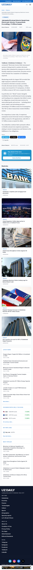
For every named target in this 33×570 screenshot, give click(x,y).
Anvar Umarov (5, 27)
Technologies (6, 505)
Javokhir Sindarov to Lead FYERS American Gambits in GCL (14, 388)
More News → (6, 401)
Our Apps (4, 531)
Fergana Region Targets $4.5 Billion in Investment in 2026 (16, 355)
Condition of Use (7, 526)
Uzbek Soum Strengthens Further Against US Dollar (15, 462)
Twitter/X (14, 137)
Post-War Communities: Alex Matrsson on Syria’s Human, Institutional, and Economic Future (16, 455)
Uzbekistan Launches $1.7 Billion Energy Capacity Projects (16, 381)
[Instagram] (14, 561)
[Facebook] (18, 561)
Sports (4, 510)
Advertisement (6, 534)
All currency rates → (8, 421)
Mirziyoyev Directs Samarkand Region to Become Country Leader (16, 368)
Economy (4, 500)
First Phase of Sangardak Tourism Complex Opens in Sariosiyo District (14, 375)
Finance (8, 10)
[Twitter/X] (22, 561)
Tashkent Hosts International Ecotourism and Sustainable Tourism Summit (15, 361)
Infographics (8, 1)
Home (3, 10)
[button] (27, 4)
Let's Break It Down (26, 1)
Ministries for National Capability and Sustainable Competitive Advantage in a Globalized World (14, 448)
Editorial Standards (7, 536)
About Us (4, 524)
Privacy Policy (6, 529)
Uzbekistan (5, 498)
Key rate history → (7, 436)
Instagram (5, 545)
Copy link (6, 140)
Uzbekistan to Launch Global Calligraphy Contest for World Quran (16, 468)
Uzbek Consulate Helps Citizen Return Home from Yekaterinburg (16, 395)
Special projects (17, 1)
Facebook (22, 137)
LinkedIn (4, 552)
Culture (4, 508)
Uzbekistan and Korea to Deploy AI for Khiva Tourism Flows (15, 475)
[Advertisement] (16, 567)
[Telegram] (10, 561)
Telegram (6, 137)
